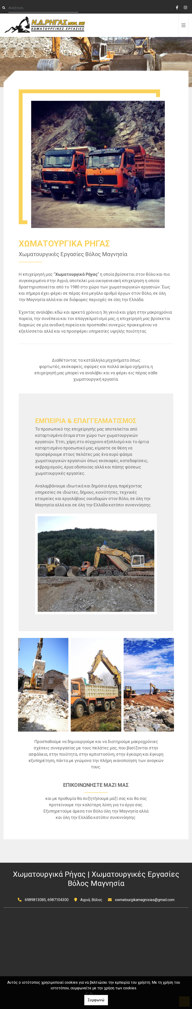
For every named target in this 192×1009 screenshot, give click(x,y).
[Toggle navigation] (183, 25)
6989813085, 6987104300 (47, 900)
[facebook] (177, 7)
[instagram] (185, 7)
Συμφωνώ (96, 1000)
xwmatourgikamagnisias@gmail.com (144, 900)
